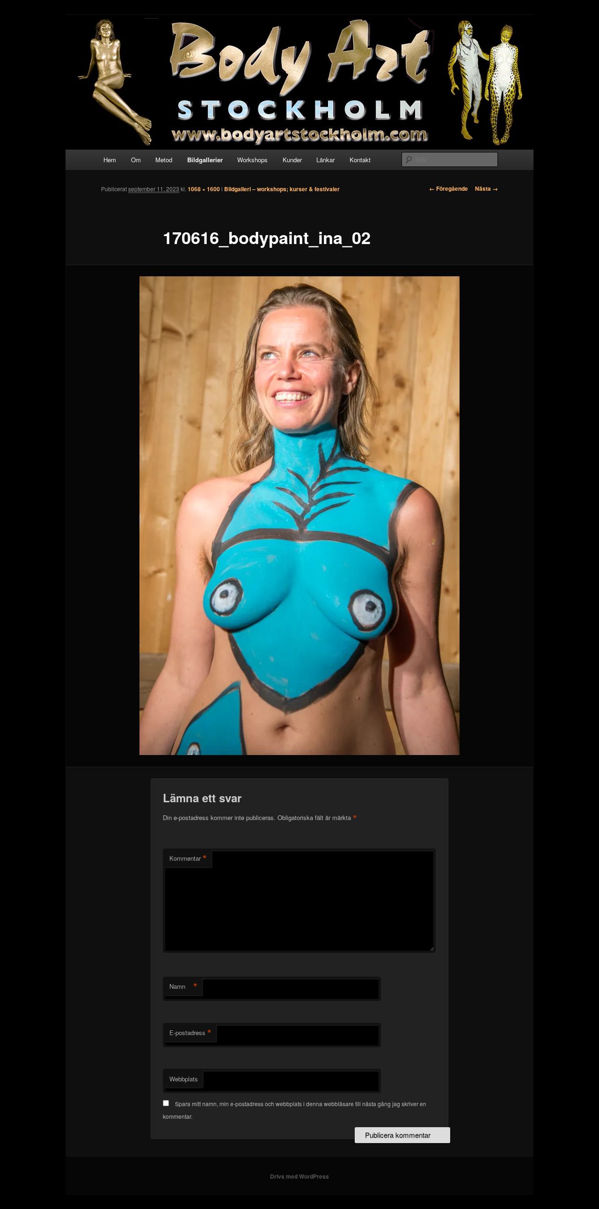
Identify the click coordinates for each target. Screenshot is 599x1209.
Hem (109, 159)
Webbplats (183, 1078)
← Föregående (448, 188)
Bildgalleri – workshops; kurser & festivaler (282, 189)
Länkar (325, 159)
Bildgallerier (205, 159)
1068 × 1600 (204, 189)
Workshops (252, 159)
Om (136, 159)
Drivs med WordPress (299, 1176)
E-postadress (190, 1032)
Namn (183, 986)
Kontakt (360, 159)
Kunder (292, 159)
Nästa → (486, 188)
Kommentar (188, 858)
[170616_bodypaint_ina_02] (299, 515)
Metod (163, 159)
